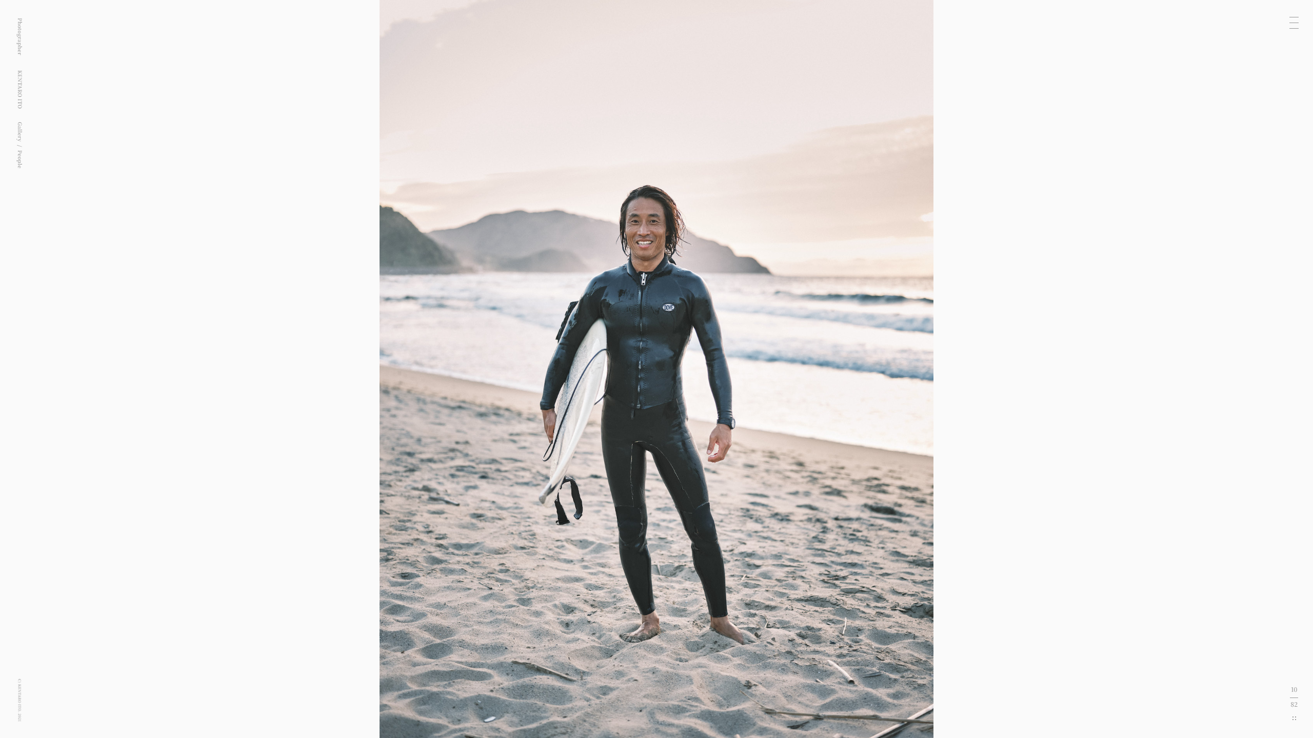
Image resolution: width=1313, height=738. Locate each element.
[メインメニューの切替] (1294, 22)
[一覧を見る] (1294, 718)
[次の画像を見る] (984, 369)
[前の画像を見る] (328, 369)
